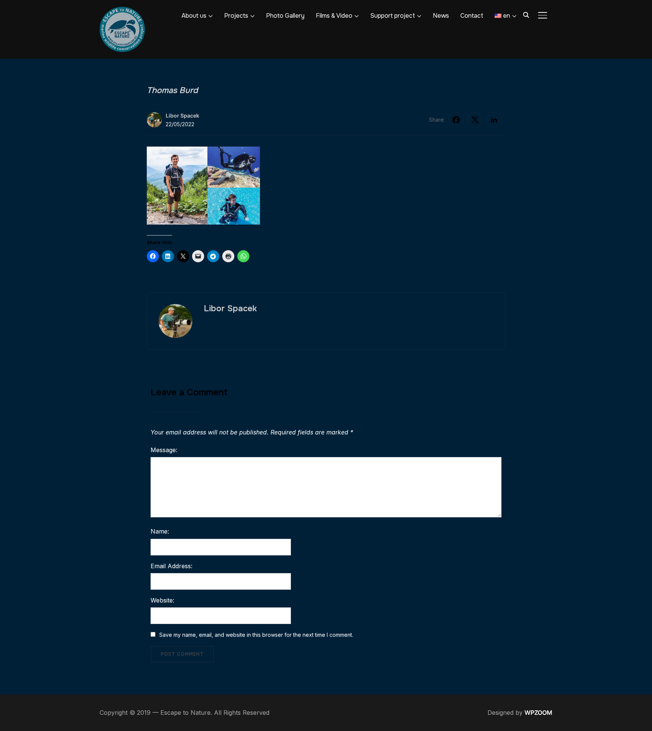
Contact (471, 16)
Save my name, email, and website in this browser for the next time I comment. (256, 635)
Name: (160, 531)
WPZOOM (538, 712)
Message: (164, 450)
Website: (162, 600)
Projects (236, 16)
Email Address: (171, 566)
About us (193, 16)
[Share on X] (475, 119)
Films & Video (334, 16)
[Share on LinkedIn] (493, 119)
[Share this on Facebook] (456, 119)
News (441, 16)
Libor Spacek (182, 115)
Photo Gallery (285, 16)
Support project (392, 16)
